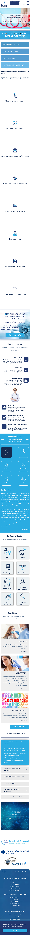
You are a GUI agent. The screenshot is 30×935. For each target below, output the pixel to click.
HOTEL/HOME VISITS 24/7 (13, 65)
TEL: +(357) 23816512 (15, 903)
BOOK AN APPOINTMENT (14, 1)
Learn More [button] (20, 926)
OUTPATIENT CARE (10, 51)
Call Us (25, 1)
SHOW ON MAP (15, 884)
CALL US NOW (15, 335)
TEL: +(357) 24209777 (15, 886)
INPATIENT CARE (10, 58)
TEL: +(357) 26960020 (15, 919)
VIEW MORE (19, 727)
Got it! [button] (15, 930)
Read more (25, 529)
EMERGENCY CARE (11, 44)
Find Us (25, 4)
